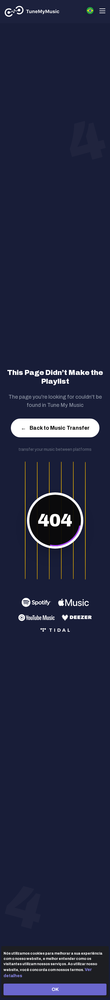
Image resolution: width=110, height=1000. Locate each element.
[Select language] (90, 10)
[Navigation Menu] (102, 11)
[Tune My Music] (32, 11)
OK (55, 989)
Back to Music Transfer (55, 428)
